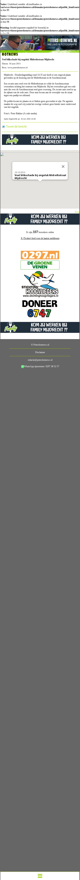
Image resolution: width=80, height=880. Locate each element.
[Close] (63, 166)
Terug (77, 212)
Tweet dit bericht (16, 126)
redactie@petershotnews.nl (40, 360)
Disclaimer (40, 352)
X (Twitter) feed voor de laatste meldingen (40, 238)
